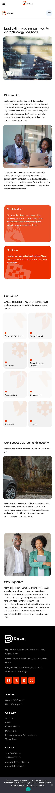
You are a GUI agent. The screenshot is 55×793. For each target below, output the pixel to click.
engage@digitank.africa (15, 766)
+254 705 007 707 (13, 757)
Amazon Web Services (14, 700)
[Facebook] (8, 680)
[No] (52, 785)
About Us (9, 718)
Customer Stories (12, 726)
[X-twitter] (16, 680)
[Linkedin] (24, 680)
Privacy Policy (11, 731)
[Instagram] (31, 680)
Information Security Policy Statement (21, 735)
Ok (28, 789)
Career (8, 722)
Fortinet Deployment (13, 704)
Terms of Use (10, 739)
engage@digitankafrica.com (17, 762)
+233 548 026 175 (12, 753)
